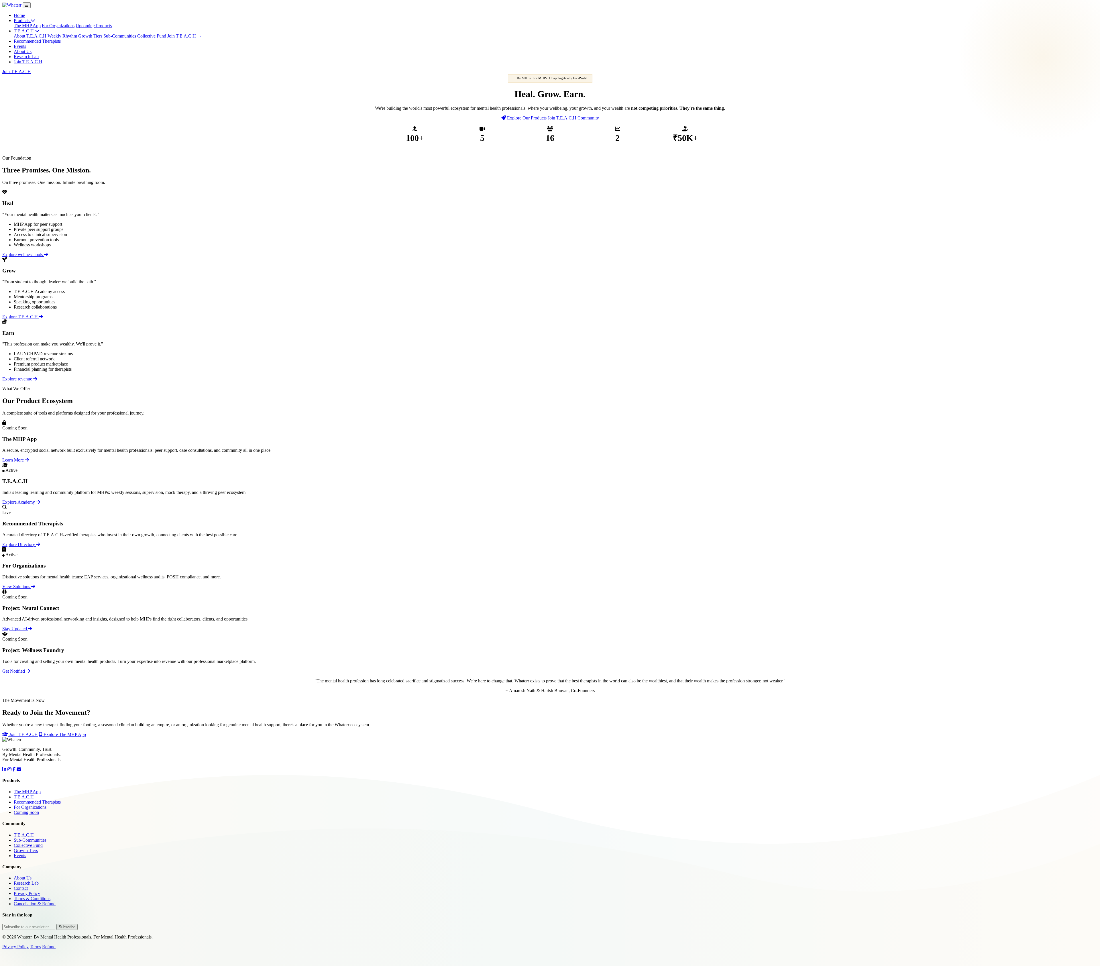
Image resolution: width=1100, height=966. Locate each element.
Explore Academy (19, 502)
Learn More (13, 460)
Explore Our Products (526, 117)
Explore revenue (17, 378)
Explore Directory (19, 544)
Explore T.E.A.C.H (20, 316)
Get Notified (14, 671)
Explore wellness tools (23, 254)
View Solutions (16, 586)
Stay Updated (15, 628)
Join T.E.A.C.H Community (573, 117)
